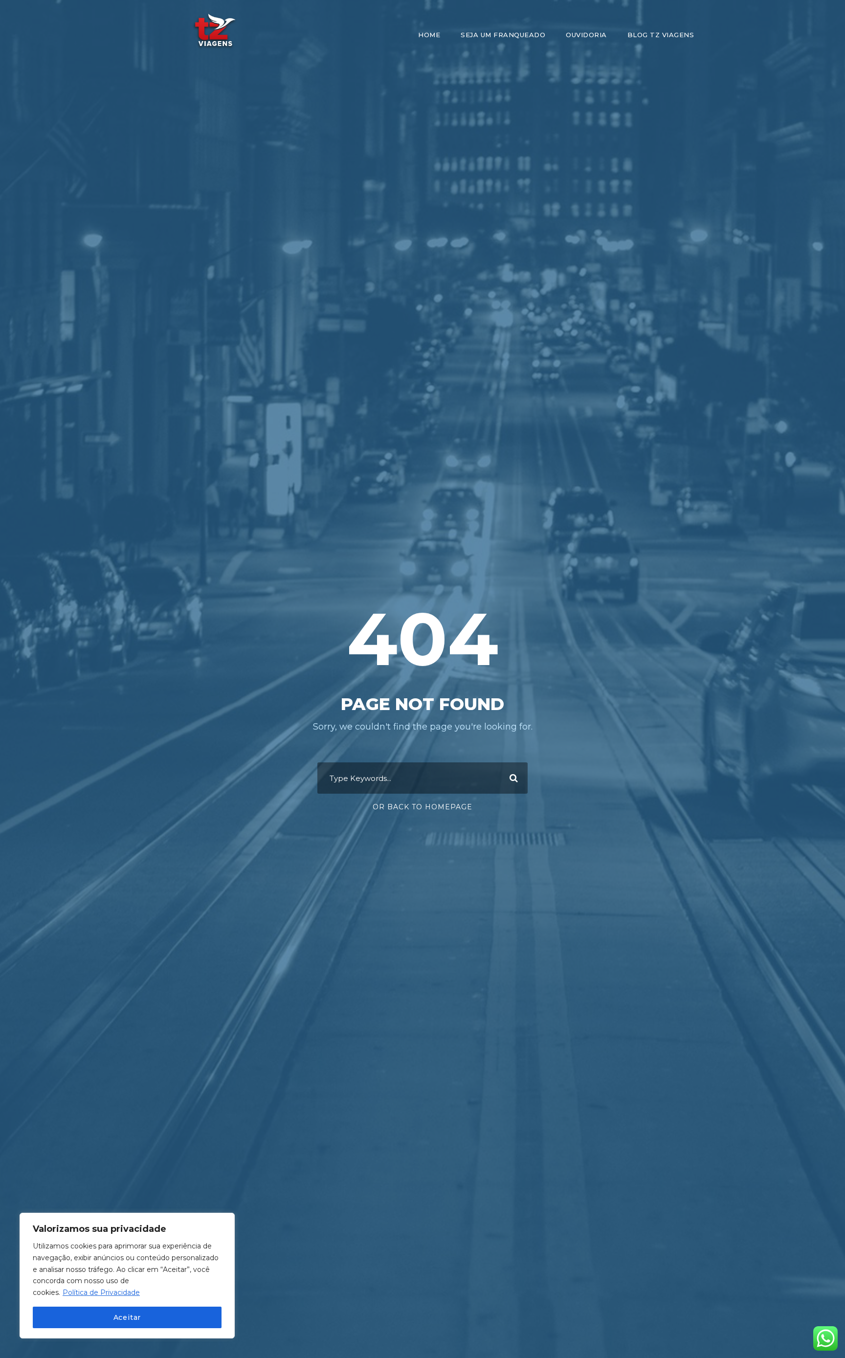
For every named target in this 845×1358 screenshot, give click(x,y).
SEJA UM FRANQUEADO (503, 35)
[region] (127, 1275)
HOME (429, 35)
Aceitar (127, 1317)
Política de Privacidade (101, 1292)
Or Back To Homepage (422, 806)
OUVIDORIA (586, 35)
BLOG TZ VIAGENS (660, 35)
